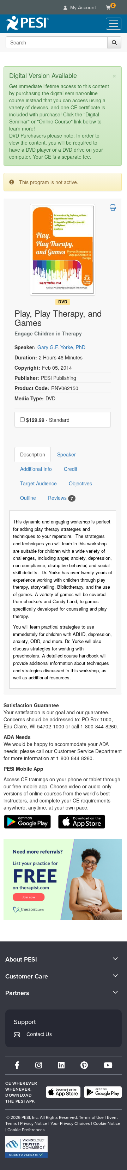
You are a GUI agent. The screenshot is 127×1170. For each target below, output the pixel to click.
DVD (62, 302)
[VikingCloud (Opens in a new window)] (26, 1147)
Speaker (66, 454)
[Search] (114, 42)
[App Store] (63, 1092)
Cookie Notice (106, 1123)
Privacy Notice (33, 1123)
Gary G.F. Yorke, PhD (61, 347)
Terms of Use (91, 1117)
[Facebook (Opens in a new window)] (17, 1065)
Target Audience (38, 483)
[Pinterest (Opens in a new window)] (84, 1065)
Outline (28, 497)
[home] (27, 23)
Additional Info (36, 468)
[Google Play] (103, 1092)
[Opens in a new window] (63, 879)
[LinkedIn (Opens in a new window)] (61, 1065)
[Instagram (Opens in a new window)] (39, 1065)
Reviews (60, 498)
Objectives (80, 483)
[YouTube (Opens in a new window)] (108, 1065)
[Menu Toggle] (113, 24)
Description (32, 454)
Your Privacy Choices (70, 1123)
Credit (70, 468)
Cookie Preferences (26, 1130)
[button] (113, 207)
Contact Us (39, 1034)
